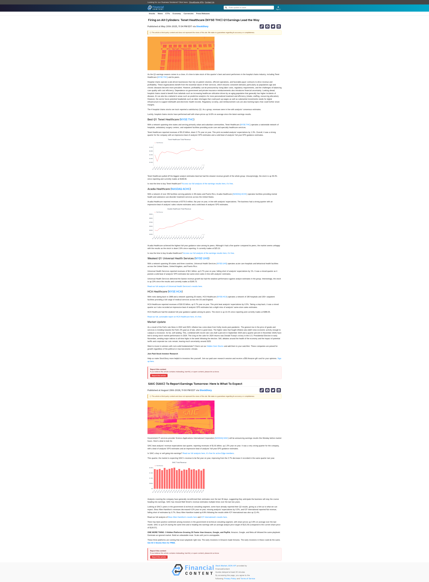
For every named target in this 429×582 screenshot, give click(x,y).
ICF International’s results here (214, 517)
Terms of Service (247, 578)
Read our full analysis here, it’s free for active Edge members (208, 453)
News (160, 13)
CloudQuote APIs (196, 2)
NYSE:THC (162, 77)
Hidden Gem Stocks (215, 346)
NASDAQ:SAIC (221, 438)
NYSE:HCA (175, 291)
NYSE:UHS (201, 258)
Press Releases (203, 13)
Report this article (159, 375)
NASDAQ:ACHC (180, 188)
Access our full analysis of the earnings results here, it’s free (207, 184)
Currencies (188, 13)
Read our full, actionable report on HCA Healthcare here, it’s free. (174, 317)
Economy (177, 13)
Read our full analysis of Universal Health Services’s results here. (175, 286)
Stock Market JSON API (225, 566)
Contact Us (209, 2)
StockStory (202, 26)
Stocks (152, 13)
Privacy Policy (230, 578)
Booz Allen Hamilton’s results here (182, 517)
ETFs (167, 13)
